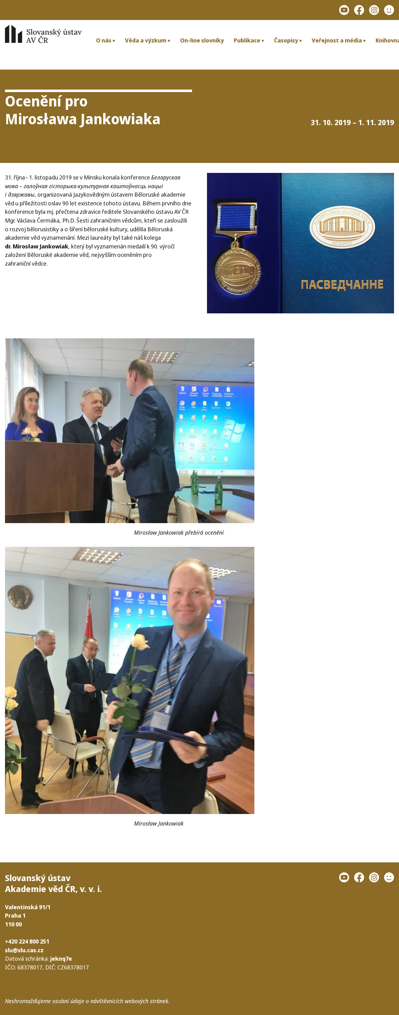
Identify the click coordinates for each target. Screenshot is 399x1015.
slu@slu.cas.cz (24, 950)
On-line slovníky (202, 40)
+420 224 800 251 (27, 941)
